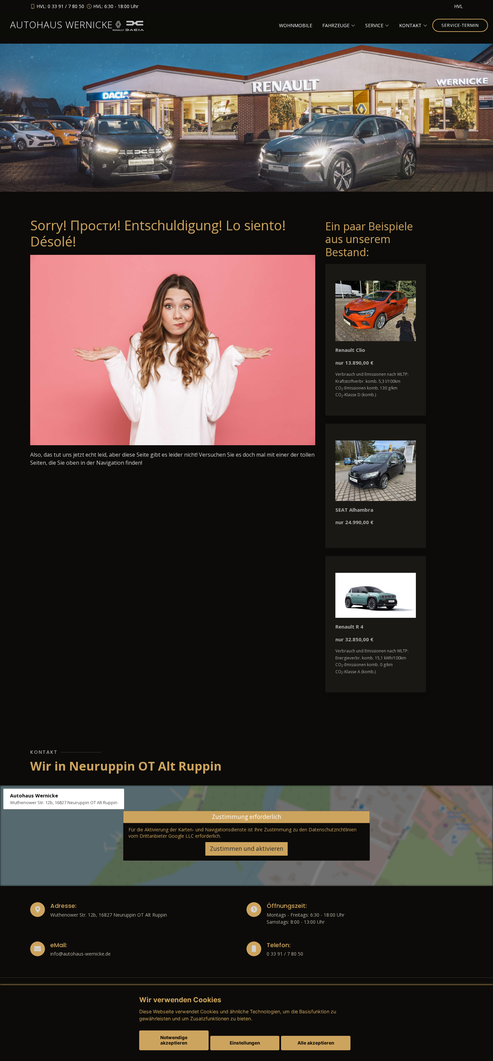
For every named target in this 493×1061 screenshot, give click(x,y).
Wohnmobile (295, 25)
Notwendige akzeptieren (173, 1040)
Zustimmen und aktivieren (246, 848)
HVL (458, 6)
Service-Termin (460, 25)
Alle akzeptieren (315, 1043)
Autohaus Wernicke (61, 24)
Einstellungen (245, 1043)
